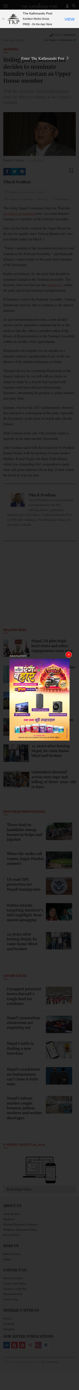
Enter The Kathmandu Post (43, 58)
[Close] (3, 19)
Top (74, 1374)
